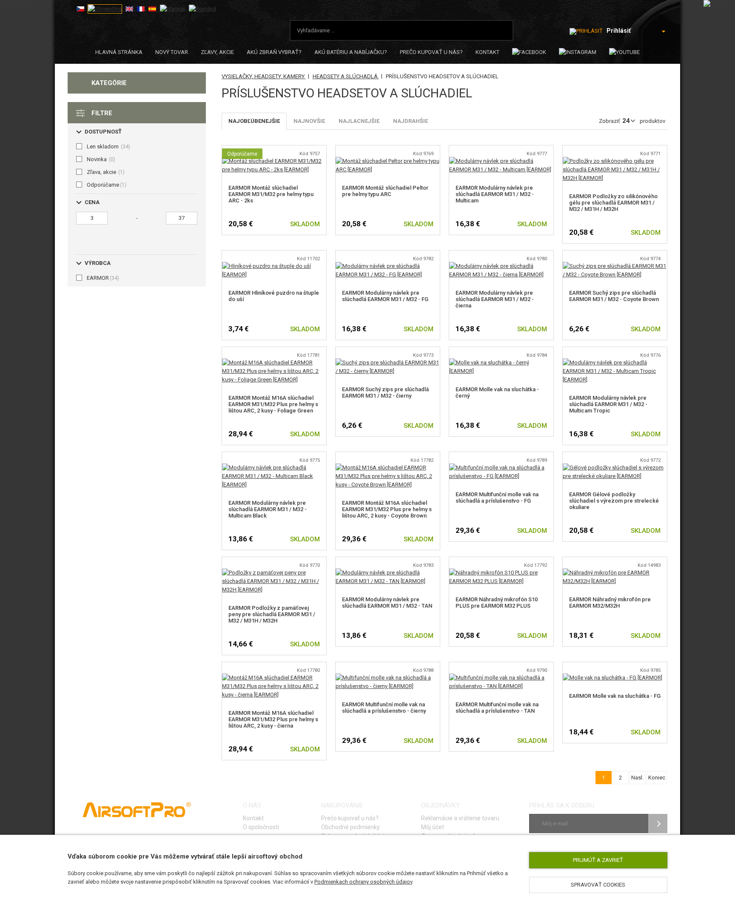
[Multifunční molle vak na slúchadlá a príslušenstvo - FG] (501, 467)
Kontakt (487, 52)
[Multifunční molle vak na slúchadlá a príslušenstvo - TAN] (501, 677)
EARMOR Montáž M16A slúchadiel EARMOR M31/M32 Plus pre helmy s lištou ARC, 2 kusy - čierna (273, 719)
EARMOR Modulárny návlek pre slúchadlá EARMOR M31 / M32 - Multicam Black (267, 509)
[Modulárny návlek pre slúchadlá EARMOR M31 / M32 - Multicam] (501, 161)
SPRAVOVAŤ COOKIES (598, 885)
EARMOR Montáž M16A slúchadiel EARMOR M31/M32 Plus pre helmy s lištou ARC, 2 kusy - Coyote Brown (387, 509)
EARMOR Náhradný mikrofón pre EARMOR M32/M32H (610, 602)
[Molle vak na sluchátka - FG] (612, 677)
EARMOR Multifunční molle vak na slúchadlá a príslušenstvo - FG (497, 497)
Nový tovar (171, 52)
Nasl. (637, 777)
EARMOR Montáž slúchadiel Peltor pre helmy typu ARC (385, 191)
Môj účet (432, 827)
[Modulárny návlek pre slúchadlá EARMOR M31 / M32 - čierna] (501, 266)
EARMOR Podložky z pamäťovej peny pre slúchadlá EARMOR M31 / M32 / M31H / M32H (271, 614)
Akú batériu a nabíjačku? (350, 52)
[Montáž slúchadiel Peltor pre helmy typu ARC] (388, 161)
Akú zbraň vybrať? (274, 52)
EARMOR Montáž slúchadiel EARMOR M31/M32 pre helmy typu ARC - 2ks (270, 194)
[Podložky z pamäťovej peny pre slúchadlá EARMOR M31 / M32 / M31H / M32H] (274, 572)
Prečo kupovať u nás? (431, 52)
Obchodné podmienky (350, 827)
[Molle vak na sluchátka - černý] (501, 362)
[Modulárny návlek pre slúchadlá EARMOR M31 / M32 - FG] (388, 266)
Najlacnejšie (359, 121)
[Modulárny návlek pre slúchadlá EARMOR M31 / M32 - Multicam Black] (274, 467)
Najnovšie (309, 121)
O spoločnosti (261, 827)
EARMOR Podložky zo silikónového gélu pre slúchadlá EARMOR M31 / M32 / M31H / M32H (613, 202)
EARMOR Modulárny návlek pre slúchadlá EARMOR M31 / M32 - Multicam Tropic (608, 404)
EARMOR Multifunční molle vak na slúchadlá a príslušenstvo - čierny (384, 707)
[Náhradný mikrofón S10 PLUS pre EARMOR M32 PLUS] (501, 572)
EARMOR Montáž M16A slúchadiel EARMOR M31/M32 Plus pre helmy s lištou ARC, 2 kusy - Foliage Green (273, 404)
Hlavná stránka (118, 52)
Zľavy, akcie (217, 52)
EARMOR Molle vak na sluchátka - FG (615, 696)
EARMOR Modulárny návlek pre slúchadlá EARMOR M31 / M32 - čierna (495, 299)
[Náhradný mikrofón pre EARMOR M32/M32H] (615, 572)
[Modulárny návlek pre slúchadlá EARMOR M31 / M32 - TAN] (388, 572)
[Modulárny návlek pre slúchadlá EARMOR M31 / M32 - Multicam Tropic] (615, 362)
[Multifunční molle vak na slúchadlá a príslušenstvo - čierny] (388, 677)
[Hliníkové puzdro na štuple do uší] (274, 266)
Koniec (656, 777)
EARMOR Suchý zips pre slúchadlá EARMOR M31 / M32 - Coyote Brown (614, 296)
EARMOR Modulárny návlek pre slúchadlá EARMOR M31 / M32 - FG (385, 296)
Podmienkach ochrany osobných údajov (363, 882)
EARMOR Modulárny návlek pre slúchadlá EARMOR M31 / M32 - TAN (387, 602)
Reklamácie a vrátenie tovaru (460, 818)
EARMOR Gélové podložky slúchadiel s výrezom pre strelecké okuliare (614, 500)
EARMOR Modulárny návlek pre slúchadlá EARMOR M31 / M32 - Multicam (495, 194)
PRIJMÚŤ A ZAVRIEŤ (598, 860)
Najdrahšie (410, 121)
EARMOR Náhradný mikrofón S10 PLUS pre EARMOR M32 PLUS (497, 602)
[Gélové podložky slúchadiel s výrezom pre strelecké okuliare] (615, 467)
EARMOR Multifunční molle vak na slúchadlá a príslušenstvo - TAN (497, 707)
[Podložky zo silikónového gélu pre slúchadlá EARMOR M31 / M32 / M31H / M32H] (615, 161)
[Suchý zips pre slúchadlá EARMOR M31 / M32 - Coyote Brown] (615, 266)
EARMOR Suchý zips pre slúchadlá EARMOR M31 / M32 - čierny (385, 392)
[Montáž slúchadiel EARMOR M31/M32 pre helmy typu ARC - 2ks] (274, 161)
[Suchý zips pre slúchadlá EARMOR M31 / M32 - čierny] (388, 362)
